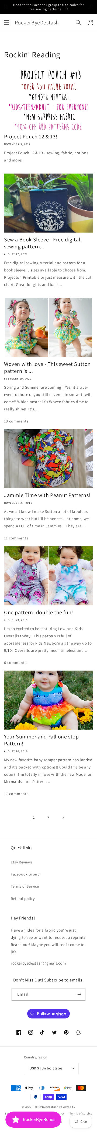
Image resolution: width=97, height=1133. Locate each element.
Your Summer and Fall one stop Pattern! (41, 740)
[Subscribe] (79, 994)
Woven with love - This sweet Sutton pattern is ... (47, 367)
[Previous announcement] (6, 7)
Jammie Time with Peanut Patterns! (47, 495)
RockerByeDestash (45, 1107)
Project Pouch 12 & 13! (30, 136)
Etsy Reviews (22, 862)
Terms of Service (25, 886)
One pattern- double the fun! (38, 612)
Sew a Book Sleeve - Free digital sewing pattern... (42, 243)
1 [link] (34, 817)
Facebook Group (25, 874)
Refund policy (23, 898)
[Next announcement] (91, 7)
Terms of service (81, 1113)
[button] (7, 22)
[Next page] (63, 817)
